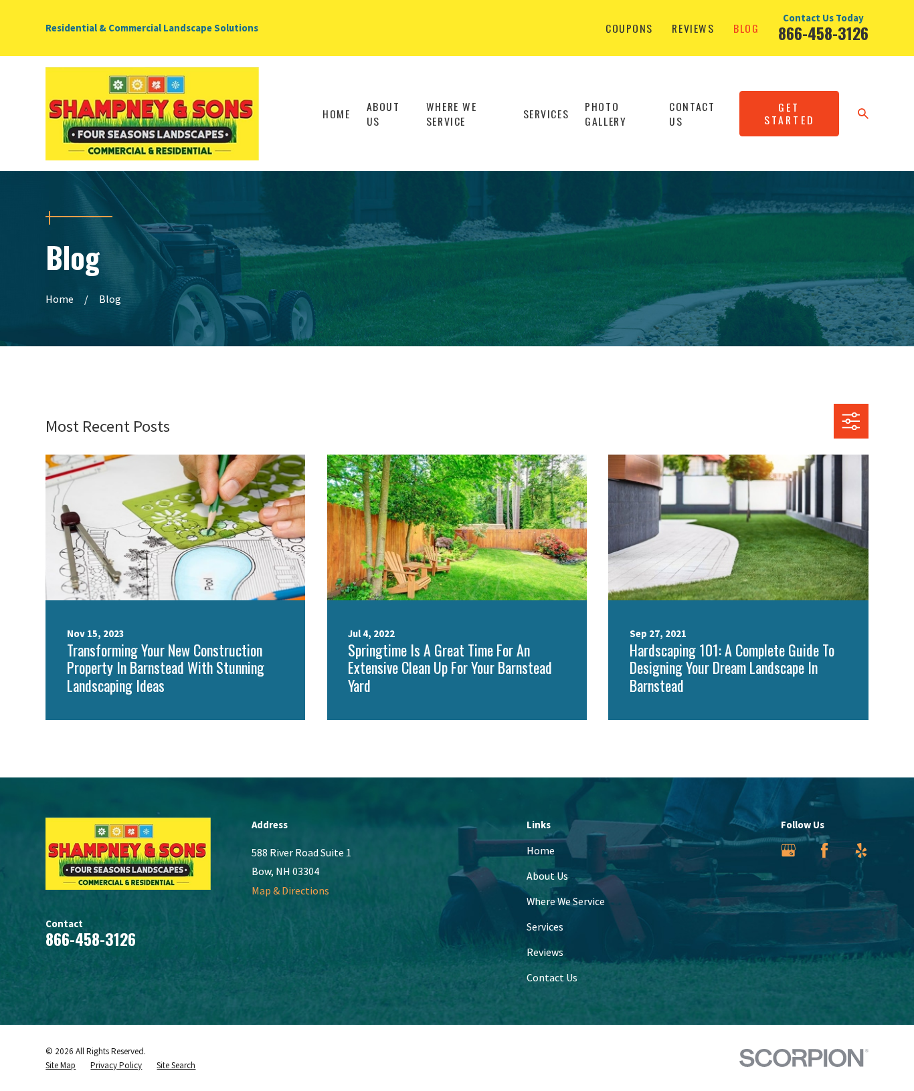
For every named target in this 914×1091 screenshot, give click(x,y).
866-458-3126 (823, 33)
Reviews (693, 28)
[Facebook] (824, 850)
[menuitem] (60, 1066)
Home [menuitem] (336, 114)
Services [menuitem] (546, 114)
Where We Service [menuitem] (451, 113)
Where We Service (566, 901)
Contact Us (552, 977)
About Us (547, 875)
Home (541, 850)
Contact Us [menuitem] (692, 113)
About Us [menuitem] (383, 113)
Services (545, 926)
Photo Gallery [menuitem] (605, 113)
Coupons (629, 28)
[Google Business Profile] (788, 850)
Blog (746, 28)
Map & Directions (290, 890)
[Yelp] (861, 850)
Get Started (789, 113)
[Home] (152, 113)
